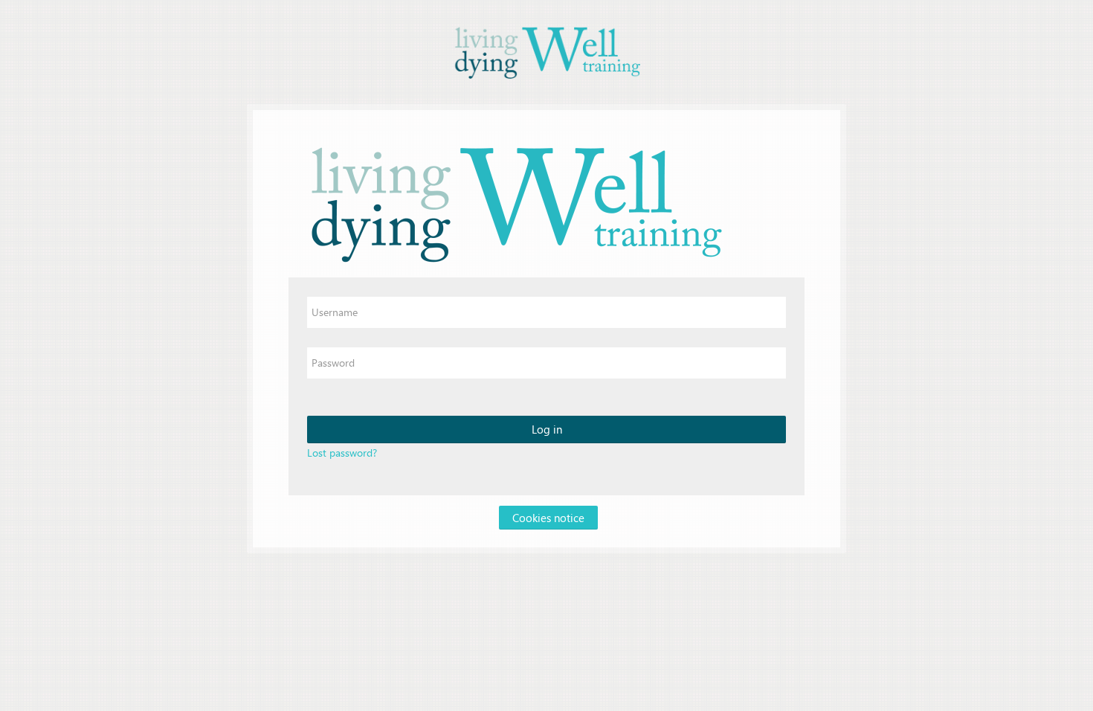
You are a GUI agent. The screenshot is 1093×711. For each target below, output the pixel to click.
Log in (547, 429)
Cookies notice (548, 517)
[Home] (546, 51)
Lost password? (342, 452)
